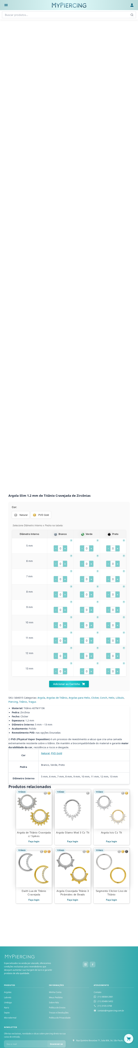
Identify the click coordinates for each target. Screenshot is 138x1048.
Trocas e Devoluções (58, 1012)
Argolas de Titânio (56, 697)
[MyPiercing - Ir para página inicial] (69, 5)
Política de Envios (57, 1007)
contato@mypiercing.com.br (111, 1010)
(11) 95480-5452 (105, 1001)
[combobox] (69, 14)
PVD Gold (56, 753)
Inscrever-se (56, 1044)
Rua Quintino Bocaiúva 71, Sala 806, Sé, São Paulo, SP (101, 1040)
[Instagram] (85, 964)
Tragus (32, 701)
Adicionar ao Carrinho (67, 684)
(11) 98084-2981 (105, 996)
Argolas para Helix (79, 697)
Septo (7, 1012)
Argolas (7, 992)
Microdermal (10, 1017)
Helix (111, 697)
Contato (97, 992)
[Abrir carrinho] (128, 1038)
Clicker (95, 697)
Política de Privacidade (60, 1017)
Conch (103, 697)
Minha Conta (55, 992)
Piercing (13, 701)
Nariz (6, 1007)
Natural (45, 753)
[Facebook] (92, 964)
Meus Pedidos (56, 997)
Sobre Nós (54, 1002)
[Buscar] (132, 15)
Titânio (23, 701)
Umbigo (8, 1002)
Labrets (7, 997)
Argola (41, 697)
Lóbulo (120, 697)
